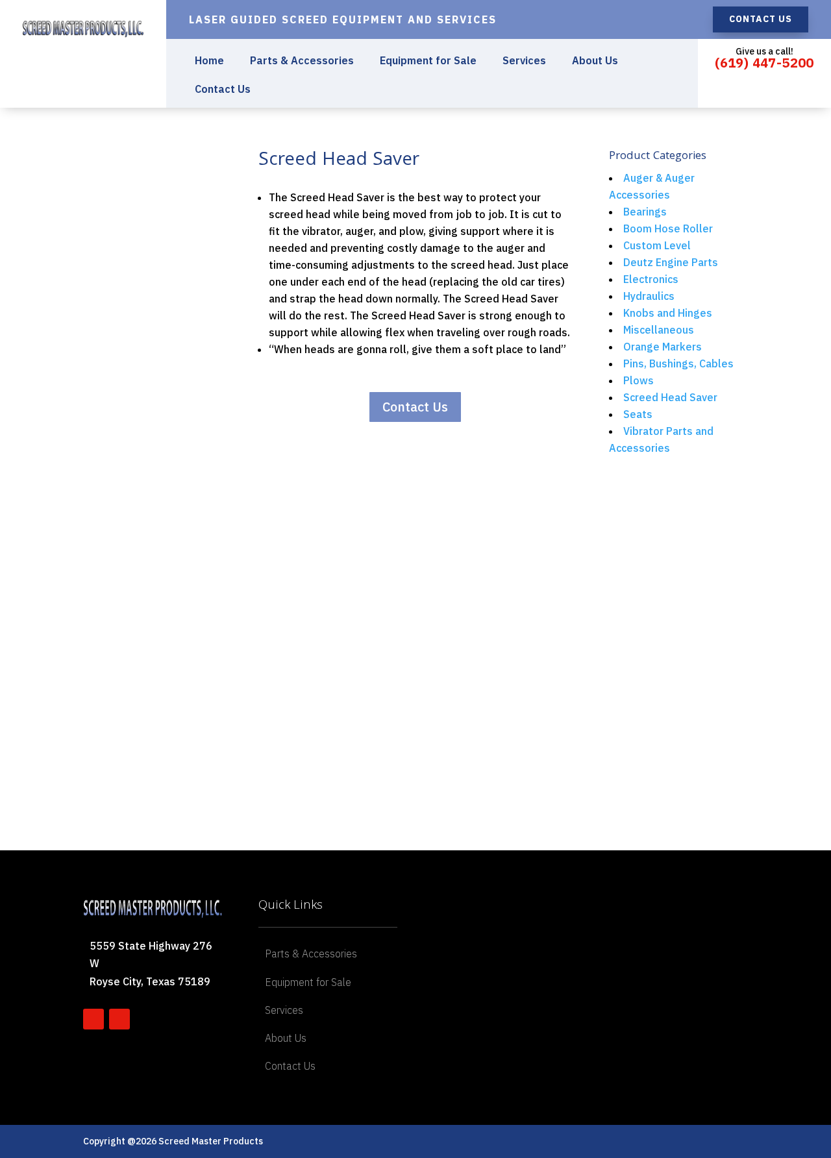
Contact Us (760, 19)
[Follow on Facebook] (93, 1019)
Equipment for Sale (428, 61)
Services (524, 61)
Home (209, 61)
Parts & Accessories (302, 61)
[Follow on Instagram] (119, 1019)
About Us (595, 61)
